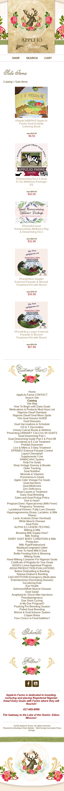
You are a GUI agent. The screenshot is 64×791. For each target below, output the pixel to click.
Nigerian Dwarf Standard (32, 412)
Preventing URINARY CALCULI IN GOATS (32, 433)
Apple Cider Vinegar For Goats (32, 480)
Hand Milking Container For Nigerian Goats (32, 559)
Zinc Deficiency (32, 488)
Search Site (32, 397)
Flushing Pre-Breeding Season (32, 606)
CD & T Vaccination (32, 427)
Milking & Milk (32, 530)
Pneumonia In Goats (32, 477)
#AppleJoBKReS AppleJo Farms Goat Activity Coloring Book (31, 123)
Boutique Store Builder (24, 728)
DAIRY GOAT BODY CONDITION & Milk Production (32, 540)
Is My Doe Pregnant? (32, 603)
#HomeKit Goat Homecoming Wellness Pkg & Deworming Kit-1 (31, 229)
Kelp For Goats (32, 462)
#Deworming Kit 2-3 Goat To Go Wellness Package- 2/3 (31, 181)
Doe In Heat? (32, 500)
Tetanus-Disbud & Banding (32, 574)
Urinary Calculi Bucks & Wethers (32, 430)
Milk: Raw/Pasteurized (32, 544)
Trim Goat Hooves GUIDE (32, 418)
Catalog (7, 81)
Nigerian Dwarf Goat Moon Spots (32, 415)
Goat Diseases (32, 421)
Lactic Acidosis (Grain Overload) (32, 518)
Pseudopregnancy (32, 597)
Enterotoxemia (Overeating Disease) (32, 580)
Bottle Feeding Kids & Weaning (32, 553)
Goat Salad (32, 591)
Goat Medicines (32, 486)
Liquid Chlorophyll (32, 453)
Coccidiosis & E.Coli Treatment (32, 441)
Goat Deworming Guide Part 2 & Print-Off (32, 438)
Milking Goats (32, 556)
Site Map (32, 403)
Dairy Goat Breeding (32, 494)
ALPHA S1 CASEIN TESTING (32, 527)
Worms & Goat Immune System (32, 612)
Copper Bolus (32, 615)
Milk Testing (32, 536)
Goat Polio (32, 524)
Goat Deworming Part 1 (32, 436)
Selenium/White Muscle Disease (32, 588)
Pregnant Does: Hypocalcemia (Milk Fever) (32, 503)
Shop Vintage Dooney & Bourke (32, 465)
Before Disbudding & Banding (32, 571)
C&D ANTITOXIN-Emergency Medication (32, 577)
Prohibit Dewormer (32, 444)
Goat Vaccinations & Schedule (32, 424)
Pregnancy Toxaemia (32, 506)
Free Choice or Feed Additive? (32, 618)
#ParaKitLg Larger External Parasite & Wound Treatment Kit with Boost (31, 334)
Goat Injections (32, 483)
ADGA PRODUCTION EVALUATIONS (32, 568)
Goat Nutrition (32, 471)
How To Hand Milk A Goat (32, 550)
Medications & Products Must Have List (32, 409)
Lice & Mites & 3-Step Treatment (32, 447)
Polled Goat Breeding (32, 609)
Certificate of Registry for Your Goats (32, 562)
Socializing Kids (32, 583)
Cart (48, 58)
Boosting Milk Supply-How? (32, 533)
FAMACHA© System (32, 459)
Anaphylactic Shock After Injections (32, 594)
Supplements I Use (32, 456)
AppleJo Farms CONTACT (32, 394)
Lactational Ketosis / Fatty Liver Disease (32, 509)
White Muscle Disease (32, 521)
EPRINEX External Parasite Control (32, 450)
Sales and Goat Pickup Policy (32, 497)
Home (32, 391)
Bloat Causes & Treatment (32, 491)
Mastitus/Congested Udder (32, 547)
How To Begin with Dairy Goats (32, 406)
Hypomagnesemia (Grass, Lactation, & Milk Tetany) (32, 514)
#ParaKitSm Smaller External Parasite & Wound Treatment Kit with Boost (31, 282)
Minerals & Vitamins (32, 474)
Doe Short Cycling (32, 600)
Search (32, 58)
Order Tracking (32, 468)
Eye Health (32, 586)
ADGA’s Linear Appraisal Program (32, 565)
